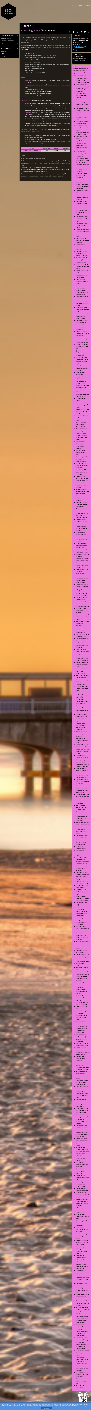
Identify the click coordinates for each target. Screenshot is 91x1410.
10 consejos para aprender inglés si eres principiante (82, 154)
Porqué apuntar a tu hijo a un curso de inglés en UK (82, 310)
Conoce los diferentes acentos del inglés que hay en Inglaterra (82, 587)
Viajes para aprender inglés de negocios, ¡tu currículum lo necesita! (82, 881)
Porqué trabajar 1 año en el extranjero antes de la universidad (82, 1110)
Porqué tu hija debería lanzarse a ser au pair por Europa (82, 472)
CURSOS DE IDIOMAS (9, 38)
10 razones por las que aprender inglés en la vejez (82, 1128)
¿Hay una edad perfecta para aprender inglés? (82, 405)
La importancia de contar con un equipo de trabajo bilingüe (82, 758)
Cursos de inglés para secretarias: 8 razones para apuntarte (82, 1242)
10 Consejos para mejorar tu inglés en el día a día (82, 1121)
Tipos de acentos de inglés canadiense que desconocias (82, 333)
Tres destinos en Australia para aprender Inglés (82, 1216)
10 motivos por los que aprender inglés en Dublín (82, 1236)
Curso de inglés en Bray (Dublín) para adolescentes (82, 1223)
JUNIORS (9, 53)
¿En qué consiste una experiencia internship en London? (82, 498)
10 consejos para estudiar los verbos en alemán (82, 281)
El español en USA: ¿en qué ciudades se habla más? (82, 665)
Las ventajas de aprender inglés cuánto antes (82, 1177)
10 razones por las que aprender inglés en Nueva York (82, 868)
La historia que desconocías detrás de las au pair (82, 1229)
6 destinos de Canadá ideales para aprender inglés (82, 418)
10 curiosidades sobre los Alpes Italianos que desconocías (82, 695)
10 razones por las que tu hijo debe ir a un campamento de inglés (82, 905)
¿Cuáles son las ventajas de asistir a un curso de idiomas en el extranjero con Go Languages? (82, 816)
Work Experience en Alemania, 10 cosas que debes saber (82, 1368)
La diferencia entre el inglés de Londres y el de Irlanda (82, 266)
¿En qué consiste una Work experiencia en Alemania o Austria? (82, 515)
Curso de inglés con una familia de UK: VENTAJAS (82, 1327)
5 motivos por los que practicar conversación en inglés (82, 485)
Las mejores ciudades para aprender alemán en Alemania (82, 781)
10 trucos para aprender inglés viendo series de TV (82, 1279)
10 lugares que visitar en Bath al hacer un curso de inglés (82, 1210)
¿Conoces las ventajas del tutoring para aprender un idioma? (82, 970)
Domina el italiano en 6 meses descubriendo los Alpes (82, 825)
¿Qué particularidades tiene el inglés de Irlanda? (82, 623)
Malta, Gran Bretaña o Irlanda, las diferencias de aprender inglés (82, 1303)
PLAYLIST (3, 56)
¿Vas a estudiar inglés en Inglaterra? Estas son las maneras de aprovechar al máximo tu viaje (82, 162)
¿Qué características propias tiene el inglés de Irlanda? (82, 645)
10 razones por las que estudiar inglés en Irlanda (82, 225)
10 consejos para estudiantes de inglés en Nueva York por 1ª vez (82, 658)
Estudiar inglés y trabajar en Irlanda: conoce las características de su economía (82, 537)
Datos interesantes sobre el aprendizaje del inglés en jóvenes (82, 491)
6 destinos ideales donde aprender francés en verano (82, 1195)
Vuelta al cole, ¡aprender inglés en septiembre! (81, 998)
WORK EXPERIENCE (9, 48)
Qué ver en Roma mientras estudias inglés (81, 452)
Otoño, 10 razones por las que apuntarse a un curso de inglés (82, 1134)
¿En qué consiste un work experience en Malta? (81, 831)
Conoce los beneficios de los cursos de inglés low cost (82, 797)
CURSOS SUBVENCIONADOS (9, 41)
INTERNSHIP (9, 46)
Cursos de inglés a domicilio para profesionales (81, 1171)
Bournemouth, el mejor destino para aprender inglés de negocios (82, 682)
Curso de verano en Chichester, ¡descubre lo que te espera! (82, 1266)
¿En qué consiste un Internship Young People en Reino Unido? (82, 701)
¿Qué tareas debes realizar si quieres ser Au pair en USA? (82, 807)
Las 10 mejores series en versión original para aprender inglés (82, 1089)
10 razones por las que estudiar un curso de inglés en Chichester (82, 204)
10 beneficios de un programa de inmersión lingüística (82, 240)
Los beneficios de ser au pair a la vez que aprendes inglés (82, 630)
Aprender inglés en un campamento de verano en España (82, 1184)
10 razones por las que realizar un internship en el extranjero (82, 1340)
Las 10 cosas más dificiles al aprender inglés (81, 117)
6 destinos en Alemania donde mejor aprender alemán (82, 1353)
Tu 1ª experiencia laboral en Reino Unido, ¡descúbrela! (82, 1164)
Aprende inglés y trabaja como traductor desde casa (82, 247)
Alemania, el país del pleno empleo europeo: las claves (82, 610)
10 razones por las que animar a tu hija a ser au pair (82, 303)
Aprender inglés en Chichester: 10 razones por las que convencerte (82, 898)
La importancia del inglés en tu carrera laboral (81, 1273)
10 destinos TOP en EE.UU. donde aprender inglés (82, 892)
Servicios (80, 5)
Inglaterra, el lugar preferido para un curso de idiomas (82, 528)
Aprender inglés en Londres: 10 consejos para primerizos (81, 522)
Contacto (87, 5)
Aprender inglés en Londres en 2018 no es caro (82, 1290)
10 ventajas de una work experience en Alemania (81, 95)
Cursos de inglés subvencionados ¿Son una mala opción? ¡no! (82, 478)
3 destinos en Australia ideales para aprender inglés (82, 688)
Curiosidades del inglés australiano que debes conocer (82, 751)
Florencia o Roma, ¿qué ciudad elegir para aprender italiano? (82, 1297)
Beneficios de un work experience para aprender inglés (82, 316)
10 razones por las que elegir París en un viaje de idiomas (82, 838)
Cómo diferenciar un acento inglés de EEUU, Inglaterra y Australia (82, 764)
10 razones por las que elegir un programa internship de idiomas (82, 323)
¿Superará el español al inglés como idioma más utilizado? (82, 546)
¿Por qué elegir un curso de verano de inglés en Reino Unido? (82, 1374)
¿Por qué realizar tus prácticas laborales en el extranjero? (82, 368)
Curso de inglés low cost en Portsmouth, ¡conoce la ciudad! (82, 411)
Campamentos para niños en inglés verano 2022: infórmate (82, 565)
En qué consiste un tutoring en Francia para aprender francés (82, 593)
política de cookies (47, 1405)
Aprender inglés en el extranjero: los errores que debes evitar (82, 292)
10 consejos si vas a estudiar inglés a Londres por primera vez (82, 80)
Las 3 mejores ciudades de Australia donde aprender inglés (82, 580)
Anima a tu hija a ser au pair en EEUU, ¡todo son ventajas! (82, 111)
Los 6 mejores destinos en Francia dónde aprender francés (82, 1082)
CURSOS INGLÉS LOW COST (9, 35)
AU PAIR (9, 43)
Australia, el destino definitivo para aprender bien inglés (81, 1009)
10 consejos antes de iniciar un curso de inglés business (81, 139)
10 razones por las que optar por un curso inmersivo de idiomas (82, 253)
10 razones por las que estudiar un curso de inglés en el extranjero (82, 340)
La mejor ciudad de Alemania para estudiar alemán (82, 128)
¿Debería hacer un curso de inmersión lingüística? (81, 1058)
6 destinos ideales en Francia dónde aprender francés (81, 671)
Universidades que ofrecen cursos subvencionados (81, 424)
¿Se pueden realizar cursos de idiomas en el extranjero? (82, 652)
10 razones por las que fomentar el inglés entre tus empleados (82, 504)
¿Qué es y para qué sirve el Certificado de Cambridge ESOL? (82, 1346)
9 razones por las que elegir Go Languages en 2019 (82, 1095)
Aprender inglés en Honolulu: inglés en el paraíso (82, 771)
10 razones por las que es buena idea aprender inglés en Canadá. (82, 874)
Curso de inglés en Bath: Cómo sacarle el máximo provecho (82, 459)
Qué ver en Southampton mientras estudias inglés (82, 353)
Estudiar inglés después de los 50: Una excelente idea (82, 346)
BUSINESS (9, 51)
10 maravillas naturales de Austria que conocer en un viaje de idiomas (82, 604)
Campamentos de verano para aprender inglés (82, 853)
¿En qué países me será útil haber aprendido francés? (82, 617)
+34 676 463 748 (79, 48)
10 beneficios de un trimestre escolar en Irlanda (81, 1158)
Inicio (73, 5)
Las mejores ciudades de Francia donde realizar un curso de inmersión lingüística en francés (82, 195)
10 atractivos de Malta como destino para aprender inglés (82, 1333)
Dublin (78, 1379)
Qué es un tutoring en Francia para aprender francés (82, 929)
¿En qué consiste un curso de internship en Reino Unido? (82, 465)
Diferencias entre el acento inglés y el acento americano (81, 260)
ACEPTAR (46, 1408)
